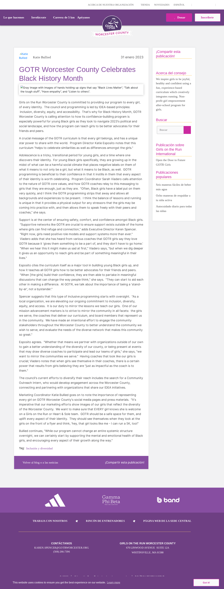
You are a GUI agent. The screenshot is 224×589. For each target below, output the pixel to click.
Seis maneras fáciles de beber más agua (173, 187)
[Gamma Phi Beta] (111, 500)
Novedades (161, 4)
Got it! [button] (206, 582)
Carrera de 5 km (64, 17)
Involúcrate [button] (38, 17)
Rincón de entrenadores (105, 521)
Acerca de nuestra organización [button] (111, 4)
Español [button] (179, 4)
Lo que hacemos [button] (13, 17)
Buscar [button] (164, 129)
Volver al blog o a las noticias (40, 462)
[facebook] (211, 5)
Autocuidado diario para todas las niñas (174, 209)
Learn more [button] (113, 582)
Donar (180, 17)
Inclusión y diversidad (39, 448)
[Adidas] (55, 500)
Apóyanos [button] (83, 17)
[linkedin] (201, 5)
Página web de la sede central (167, 521)
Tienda (145, 4)
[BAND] (168, 500)
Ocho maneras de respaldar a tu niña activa (173, 198)
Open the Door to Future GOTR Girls (170, 162)
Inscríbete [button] (207, 17)
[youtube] (206, 5)
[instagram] (196, 5)
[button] (220, 5)
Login (3, 4)
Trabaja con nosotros (50, 521)
